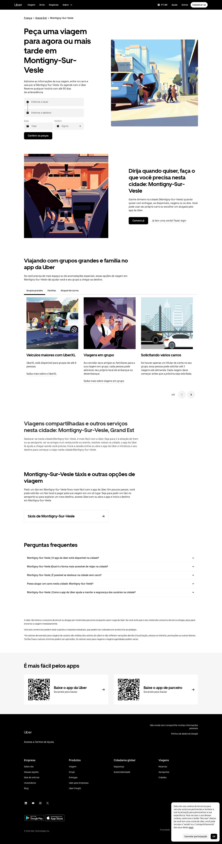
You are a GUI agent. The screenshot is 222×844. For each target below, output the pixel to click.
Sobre (66, 5)
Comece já (138, 220)
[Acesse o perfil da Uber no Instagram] (40, 803)
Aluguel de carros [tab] (70, 290)
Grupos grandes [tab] (34, 290)
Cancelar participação (195, 836)
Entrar (185, 5)
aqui (191, 827)
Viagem (31, 5)
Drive (42, 5)
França (28, 18)
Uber (18, 5)
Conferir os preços (38, 135)
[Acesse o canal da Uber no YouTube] (33, 803)
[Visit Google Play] (34, 818)
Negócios (53, 5)
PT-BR (164, 5)
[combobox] (31, 102)
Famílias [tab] (52, 290)
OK (213, 836)
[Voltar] (182, 395)
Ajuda (174, 5)
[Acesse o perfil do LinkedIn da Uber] (25, 803)
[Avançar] (191, 395)
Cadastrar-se (199, 5)
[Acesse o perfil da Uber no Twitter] (47, 803)
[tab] (83, 290)
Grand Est (41, 18)
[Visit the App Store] (54, 818)
